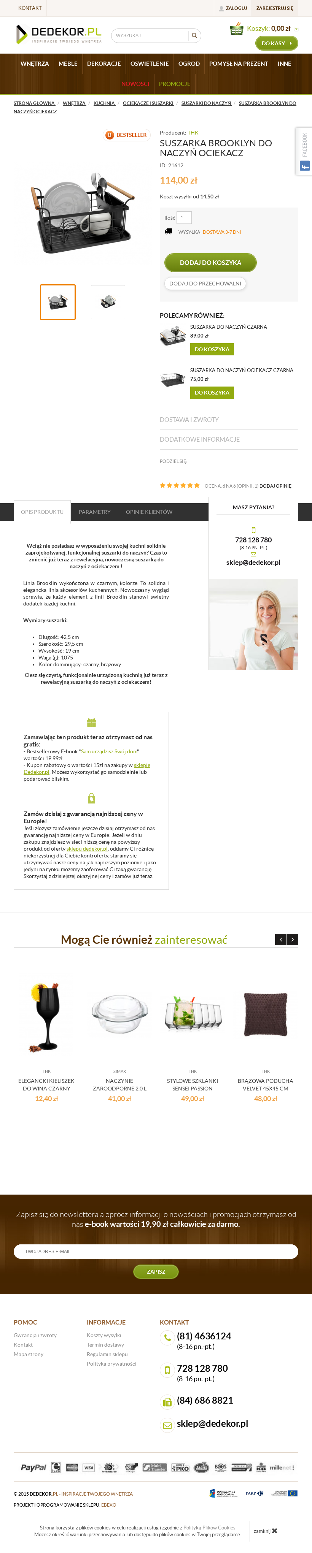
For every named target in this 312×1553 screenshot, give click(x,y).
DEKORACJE (104, 63)
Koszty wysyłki (104, 1335)
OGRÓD (189, 63)
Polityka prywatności (112, 1364)
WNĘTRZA (35, 63)
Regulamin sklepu (107, 1354)
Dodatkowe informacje (200, 439)
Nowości (135, 84)
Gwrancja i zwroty (35, 1335)
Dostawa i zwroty (189, 419)
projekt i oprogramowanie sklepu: (65, 1504)
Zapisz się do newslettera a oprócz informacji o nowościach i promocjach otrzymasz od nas (156, 1219)
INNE (284, 63)
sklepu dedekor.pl (87, 849)
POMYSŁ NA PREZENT (238, 63)
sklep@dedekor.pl (253, 562)
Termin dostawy (105, 1345)
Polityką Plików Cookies (209, 1528)
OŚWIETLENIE (150, 63)
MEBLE (68, 63)
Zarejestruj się (274, 8)
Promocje (175, 84)
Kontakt (30, 8)
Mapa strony (28, 1354)
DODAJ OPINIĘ (275, 485)
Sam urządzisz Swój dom (109, 751)
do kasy (274, 43)
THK (193, 133)
